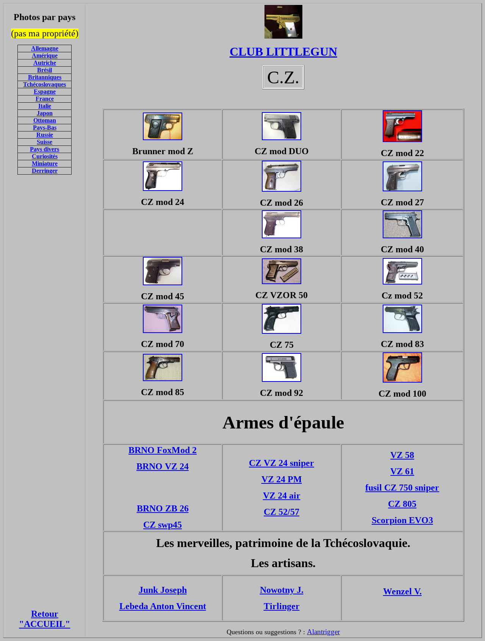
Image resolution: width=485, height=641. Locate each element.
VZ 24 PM (281, 479)
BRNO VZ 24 (162, 466)
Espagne (45, 91)
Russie (44, 134)
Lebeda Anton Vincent (162, 606)
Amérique (45, 55)
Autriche (44, 62)
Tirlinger (282, 606)
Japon (45, 113)
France (45, 98)
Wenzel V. (402, 591)
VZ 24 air (281, 495)
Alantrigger (323, 632)
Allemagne (44, 48)
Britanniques (44, 77)
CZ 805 (402, 504)
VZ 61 (402, 471)
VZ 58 (402, 455)
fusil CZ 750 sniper (402, 487)
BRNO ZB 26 (163, 508)
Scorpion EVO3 (402, 520)
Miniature (45, 163)
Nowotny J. (282, 590)
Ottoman (44, 120)
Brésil (44, 70)
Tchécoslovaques (44, 84)
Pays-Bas (44, 127)
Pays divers (44, 149)
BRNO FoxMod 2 (162, 450)
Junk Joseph (163, 590)
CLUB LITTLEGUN (283, 51)
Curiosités (45, 156)
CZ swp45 (162, 525)
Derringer (45, 170)
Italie (44, 106)
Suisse (44, 142)
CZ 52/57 (281, 512)
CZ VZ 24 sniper (281, 463)
